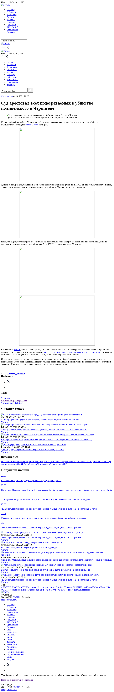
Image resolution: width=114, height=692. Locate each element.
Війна (9, 637)
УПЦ (8, 587)
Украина (68, 587)
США (18, 587)
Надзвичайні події (15, 654)
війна (17, 590)
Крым (89, 587)
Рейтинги (11, 12)
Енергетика (12, 612)
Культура (11, 32)
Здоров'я (11, 642)
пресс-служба (31, 125)
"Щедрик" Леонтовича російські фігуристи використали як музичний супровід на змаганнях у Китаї (49, 580)
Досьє (9, 657)
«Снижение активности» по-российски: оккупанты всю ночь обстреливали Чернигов (42, 461)
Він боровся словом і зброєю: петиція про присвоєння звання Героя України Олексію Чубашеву (46, 439)
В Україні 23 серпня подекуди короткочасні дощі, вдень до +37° (31, 547)
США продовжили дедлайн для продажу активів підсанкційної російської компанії (40, 419)
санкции (40, 590)
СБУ (23, 587)
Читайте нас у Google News (14, 400)
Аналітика (12, 17)
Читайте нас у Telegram (12, 403)
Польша (78, 590)
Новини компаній (15, 652)
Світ (9, 629)
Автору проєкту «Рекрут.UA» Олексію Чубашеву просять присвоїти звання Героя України (44, 429)
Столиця (11, 22)
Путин (54, 590)
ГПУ (9, 590)
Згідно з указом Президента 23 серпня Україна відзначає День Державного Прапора (41, 537)
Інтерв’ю (11, 19)
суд (13, 590)
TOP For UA (12, 27)
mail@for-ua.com (9, 600)
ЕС (74, 587)
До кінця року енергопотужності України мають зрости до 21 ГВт (32, 449)
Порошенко (31, 587)
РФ (13, 587)
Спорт (10, 639)
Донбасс (60, 587)
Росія (40, 587)
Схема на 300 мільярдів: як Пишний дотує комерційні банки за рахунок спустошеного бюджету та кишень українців (56, 560)
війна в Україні (28, 590)
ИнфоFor (11, 659)
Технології (12, 644)
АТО (3, 587)
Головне (10, 9)
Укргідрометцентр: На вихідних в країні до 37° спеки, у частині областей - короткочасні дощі (45, 570)
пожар (71, 590)
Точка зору (12, 14)
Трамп (47, 590)
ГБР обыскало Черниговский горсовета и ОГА (45, 464)
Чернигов (5, 398)
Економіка (12, 632)
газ (59, 590)
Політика (11, 634)
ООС (3, 590)
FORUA (17, 597)
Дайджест (11, 24)
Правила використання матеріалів (17, 680)
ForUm (17, 349)
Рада (83, 587)
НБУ (108, 587)
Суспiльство (12, 29)
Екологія (11, 649)
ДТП (78, 587)
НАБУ (64, 590)
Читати (4, 422)
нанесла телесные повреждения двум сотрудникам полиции (72, 352)
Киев (102, 587)
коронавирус (49, 587)
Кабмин (96, 587)
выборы (86, 590)
